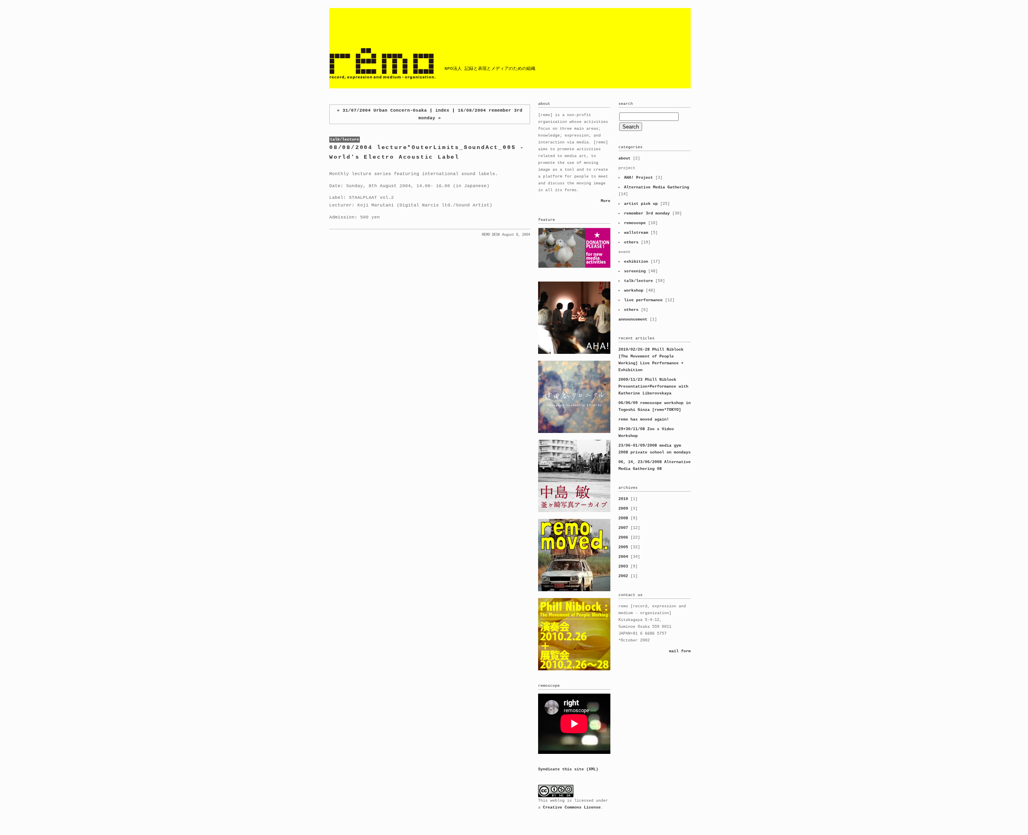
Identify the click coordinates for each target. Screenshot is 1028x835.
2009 (623, 508)
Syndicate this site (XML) (568, 769)
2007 (623, 528)
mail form (680, 651)
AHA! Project (638, 178)
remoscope (635, 223)
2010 (623, 499)
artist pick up (641, 204)
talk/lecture (344, 139)
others (631, 242)
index (443, 110)
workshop (633, 290)
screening (635, 271)
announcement (632, 319)
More (605, 201)
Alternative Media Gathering (656, 187)
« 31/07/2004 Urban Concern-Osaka (382, 110)
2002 (623, 576)
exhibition (636, 261)
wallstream (636, 233)
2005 (623, 547)
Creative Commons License (572, 807)
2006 (623, 537)
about (624, 158)
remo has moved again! (643, 419)
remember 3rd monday (647, 213)
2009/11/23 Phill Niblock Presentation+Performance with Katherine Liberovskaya (653, 387)
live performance (643, 300)
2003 (623, 566)
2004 (623, 557)
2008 (623, 518)
